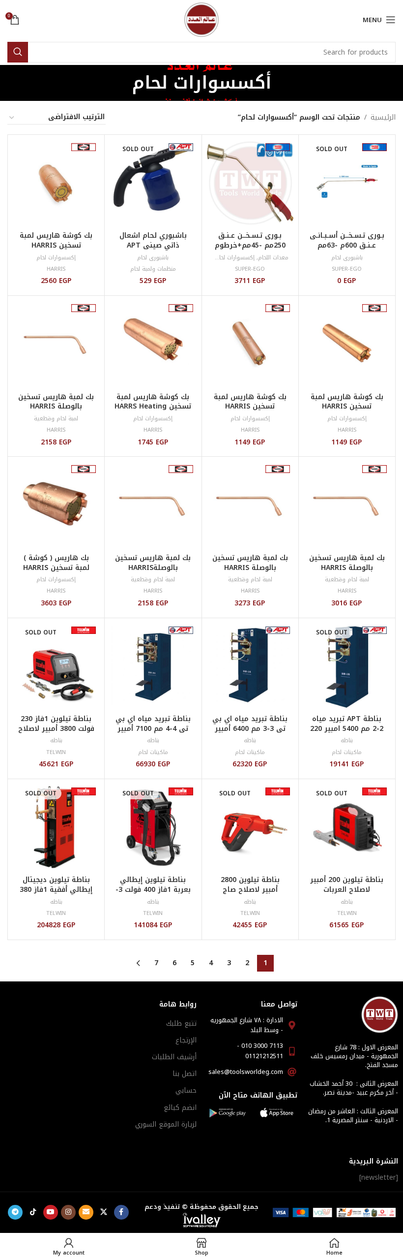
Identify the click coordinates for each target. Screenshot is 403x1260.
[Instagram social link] (68, 1212)
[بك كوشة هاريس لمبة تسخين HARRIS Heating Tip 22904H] (56, 183)
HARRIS (56, 269)
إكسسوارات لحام (235, 257)
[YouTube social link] (50, 1212)
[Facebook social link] (121, 1212)
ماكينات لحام (347, 752)
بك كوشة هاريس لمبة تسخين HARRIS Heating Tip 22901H (250, 406)
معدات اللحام (273, 257)
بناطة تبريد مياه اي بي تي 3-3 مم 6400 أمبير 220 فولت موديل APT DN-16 (250, 733)
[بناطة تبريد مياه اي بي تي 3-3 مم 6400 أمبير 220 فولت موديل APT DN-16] (250, 666)
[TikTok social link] (33, 1212)
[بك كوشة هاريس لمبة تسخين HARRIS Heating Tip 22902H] (347, 344)
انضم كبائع (180, 1107)
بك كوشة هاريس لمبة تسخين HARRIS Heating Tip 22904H (56, 245)
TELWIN (56, 752)
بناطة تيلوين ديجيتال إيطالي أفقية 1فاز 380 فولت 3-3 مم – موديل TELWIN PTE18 (56, 894)
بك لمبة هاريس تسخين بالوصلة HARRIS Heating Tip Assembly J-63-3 (347, 572)
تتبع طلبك (181, 1023)
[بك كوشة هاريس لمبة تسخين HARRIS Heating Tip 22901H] (250, 344)
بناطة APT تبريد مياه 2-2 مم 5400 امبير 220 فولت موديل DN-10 (346, 728)
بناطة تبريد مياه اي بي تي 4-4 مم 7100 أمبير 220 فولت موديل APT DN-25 (153, 733)
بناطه (347, 740)
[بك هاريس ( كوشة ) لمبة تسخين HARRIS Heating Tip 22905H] (56, 505)
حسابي (186, 1090)
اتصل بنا (185, 1073)
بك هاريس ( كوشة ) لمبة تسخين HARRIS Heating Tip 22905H (56, 567)
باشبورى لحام (347, 257)
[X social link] (103, 1212)
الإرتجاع (186, 1040)
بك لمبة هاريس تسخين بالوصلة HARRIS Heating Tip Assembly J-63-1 (56, 411)
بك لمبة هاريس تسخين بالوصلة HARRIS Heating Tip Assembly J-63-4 (250, 572)
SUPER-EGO (347, 269)
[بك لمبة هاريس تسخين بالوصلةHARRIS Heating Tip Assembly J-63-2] (153, 505)
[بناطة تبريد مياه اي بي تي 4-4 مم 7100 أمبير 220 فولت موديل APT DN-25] (153, 666)
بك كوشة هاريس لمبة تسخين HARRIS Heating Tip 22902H (347, 406)
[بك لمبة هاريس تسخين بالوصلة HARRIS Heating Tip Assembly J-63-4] (250, 505)
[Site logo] (201, 19)
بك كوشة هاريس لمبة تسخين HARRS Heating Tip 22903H (153, 406)
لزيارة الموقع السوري (166, 1124)
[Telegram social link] (15, 1212)
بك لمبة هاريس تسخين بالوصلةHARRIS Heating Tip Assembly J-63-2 (153, 572)
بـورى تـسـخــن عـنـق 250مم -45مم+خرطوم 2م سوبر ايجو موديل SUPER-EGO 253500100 (250, 250)
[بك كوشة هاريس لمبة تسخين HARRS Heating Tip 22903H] (153, 344)
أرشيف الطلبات (174, 1057)
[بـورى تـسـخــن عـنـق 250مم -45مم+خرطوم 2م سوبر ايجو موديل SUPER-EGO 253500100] (250, 183)
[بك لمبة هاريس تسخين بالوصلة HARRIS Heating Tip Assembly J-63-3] (347, 505)
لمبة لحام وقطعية (56, 418)
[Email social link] (86, 1212)
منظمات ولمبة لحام (153, 269)
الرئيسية (383, 117)
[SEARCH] (17, 52)
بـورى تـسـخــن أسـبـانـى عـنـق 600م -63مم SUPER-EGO (347, 245)
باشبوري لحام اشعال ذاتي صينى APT (153, 240)
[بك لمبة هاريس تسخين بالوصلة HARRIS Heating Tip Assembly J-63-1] (56, 344)
